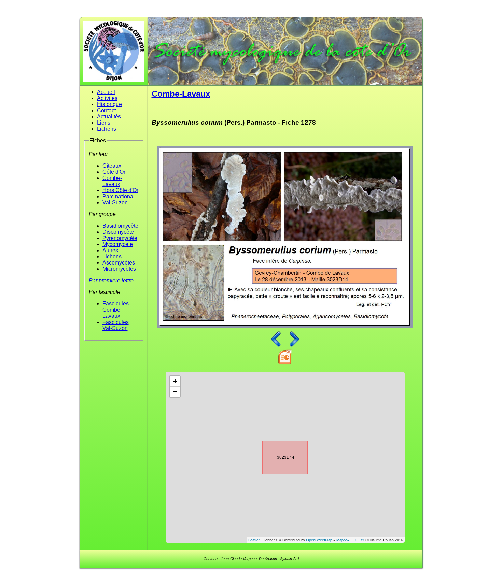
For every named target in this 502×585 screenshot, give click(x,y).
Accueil (106, 92)
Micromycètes (119, 269)
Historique (109, 104)
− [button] (175, 391)
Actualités (109, 116)
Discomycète (118, 232)
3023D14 (279, 456)
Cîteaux (111, 166)
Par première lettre (111, 280)
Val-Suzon (115, 202)
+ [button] (175, 381)
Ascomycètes (118, 263)
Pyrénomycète (119, 238)
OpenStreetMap (319, 539)
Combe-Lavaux (112, 181)
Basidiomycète (120, 226)
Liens (103, 123)
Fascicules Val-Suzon (115, 325)
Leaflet (254, 539)
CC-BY (358, 539)
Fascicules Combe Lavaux (115, 310)
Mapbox (343, 539)
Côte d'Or (113, 172)
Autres (110, 250)
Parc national (118, 196)
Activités (107, 98)
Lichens (106, 129)
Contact (106, 110)
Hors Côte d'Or (120, 190)
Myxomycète (117, 244)
